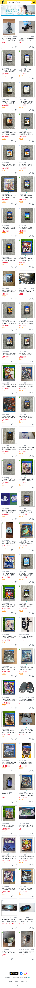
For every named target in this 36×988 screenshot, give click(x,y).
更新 (29, 977)
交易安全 (18, 985)
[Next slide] (33, 27)
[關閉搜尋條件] (15, 2)
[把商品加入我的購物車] (16, 47)
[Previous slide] (20, 27)
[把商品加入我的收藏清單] (12, 47)
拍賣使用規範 (23, 981)
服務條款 (11, 981)
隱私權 (16, 981)
